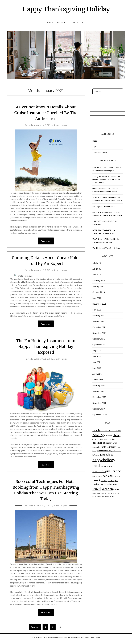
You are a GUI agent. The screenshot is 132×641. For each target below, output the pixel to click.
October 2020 (98, 409)
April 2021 (97, 374)
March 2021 (97, 379)
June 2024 (96, 274)
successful (105, 484)
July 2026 (96, 263)
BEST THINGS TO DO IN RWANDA (110, 430)
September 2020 (99, 414)
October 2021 (98, 339)
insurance (113, 471)
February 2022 (98, 315)
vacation (107, 489)
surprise (113, 484)
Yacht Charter (112, 493)
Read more (46, 241)
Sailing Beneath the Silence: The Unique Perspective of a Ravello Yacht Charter (106, 179)
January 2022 (98, 321)
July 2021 (96, 356)
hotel (96, 465)
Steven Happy (60, 125)
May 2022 (96, 310)
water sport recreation (99, 493)
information (99, 471)
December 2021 (99, 327)
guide (102, 454)
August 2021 (98, 350)
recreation (117, 476)
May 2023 (96, 298)
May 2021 (96, 368)
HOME (50, 22)
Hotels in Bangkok (106, 466)
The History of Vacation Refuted (106, 248)
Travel (95, 147)
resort (96, 480)
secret (104, 480)
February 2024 (98, 280)
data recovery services (107, 439)
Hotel (94, 141)
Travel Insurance (99, 152)
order (100, 476)
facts (103, 446)
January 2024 (98, 286)
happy (97, 459)
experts (96, 447)
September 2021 (99, 344)
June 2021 (96, 362)
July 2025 (96, 269)
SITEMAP (61, 22)
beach (96, 430)
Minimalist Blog (78, 637)
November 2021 (99, 333)
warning (116, 489)
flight (113, 446)
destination (99, 442)
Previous (35, 627)
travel (96, 489)
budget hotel (108, 435)
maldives (95, 476)
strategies (113, 480)
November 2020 (99, 403)
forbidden (101, 451)
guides (109, 454)
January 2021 (98, 391)
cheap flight (96, 439)
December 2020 (99, 397)
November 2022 (99, 304)
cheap (116, 435)
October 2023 (98, 292)
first (108, 447)
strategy (96, 484)
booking (98, 435)
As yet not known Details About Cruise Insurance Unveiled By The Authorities (45, 113)
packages (108, 475)
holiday (109, 459)
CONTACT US (77, 22)
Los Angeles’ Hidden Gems (103, 206)
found (108, 450)
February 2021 (98, 385)
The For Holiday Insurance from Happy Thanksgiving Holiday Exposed (45, 346)
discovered (111, 442)
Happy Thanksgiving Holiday (66, 9)
